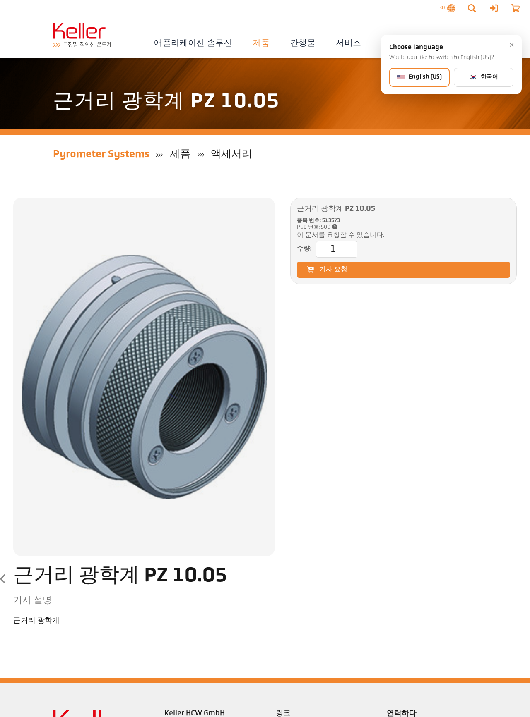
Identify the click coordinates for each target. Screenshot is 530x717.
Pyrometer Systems (101, 154)
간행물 (303, 43)
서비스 (348, 43)
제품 (261, 43)
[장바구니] (515, 8)
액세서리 (231, 154)
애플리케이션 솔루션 (193, 43)
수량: (304, 249)
